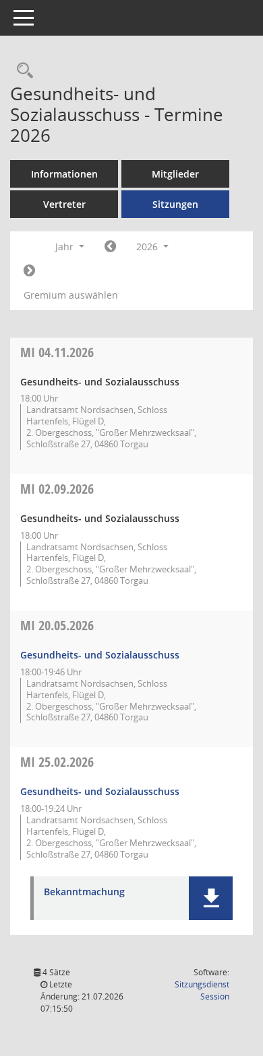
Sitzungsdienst (202, 990)
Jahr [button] (65, 246)
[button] (211, 898)
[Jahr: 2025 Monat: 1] (110, 247)
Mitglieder (175, 173)
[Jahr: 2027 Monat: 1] (29, 271)
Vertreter (64, 204)
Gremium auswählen (71, 295)
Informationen (64, 173)
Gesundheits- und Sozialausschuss (99, 654)
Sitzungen (175, 204)
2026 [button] (148, 246)
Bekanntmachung (84, 892)
